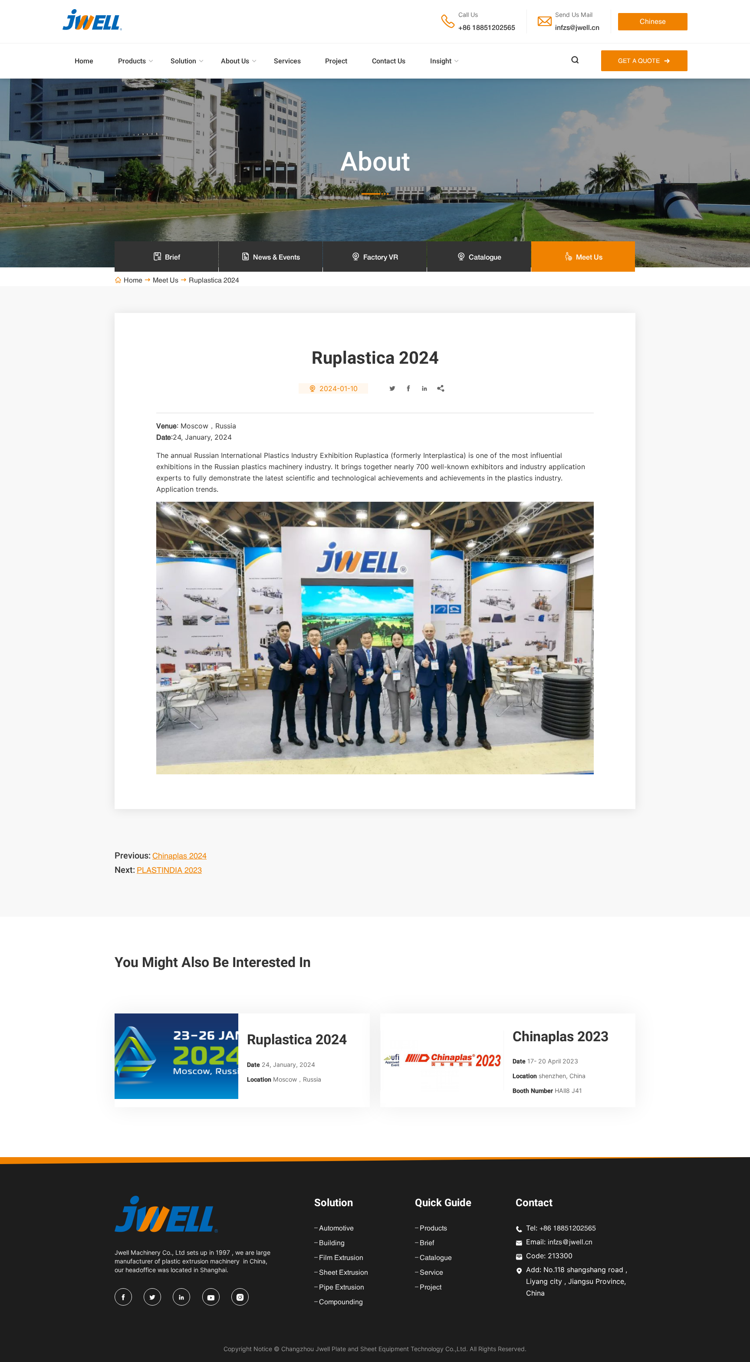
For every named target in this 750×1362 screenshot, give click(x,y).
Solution (183, 61)
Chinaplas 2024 (179, 855)
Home (84, 61)
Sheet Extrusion (343, 1272)
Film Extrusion (341, 1257)
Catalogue (485, 257)
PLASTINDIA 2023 (169, 870)
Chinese (653, 21)
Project (336, 61)
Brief (172, 257)
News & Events (276, 257)
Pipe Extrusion (341, 1287)
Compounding (341, 1302)
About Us (235, 61)
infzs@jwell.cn (577, 27)
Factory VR (380, 257)
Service (431, 1272)
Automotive (336, 1228)
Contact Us (388, 61)
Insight (440, 61)
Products (132, 61)
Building (332, 1243)
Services (287, 61)
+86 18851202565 (486, 27)
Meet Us (165, 280)
